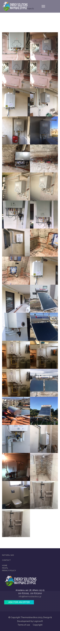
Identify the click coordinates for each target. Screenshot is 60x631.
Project (6, 558)
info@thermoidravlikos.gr (30, 596)
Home (4, 565)
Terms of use (24, 625)
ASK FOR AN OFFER (19, 602)
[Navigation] (43, 6)
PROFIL (5, 568)
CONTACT (6, 560)
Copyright (37, 625)
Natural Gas (8, 555)
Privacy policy (9, 571)
